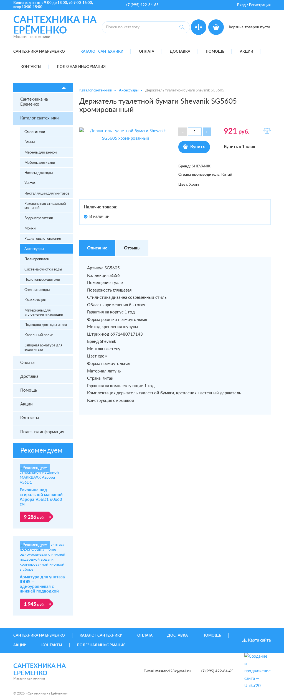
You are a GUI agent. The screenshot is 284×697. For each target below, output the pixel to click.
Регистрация (260, 5)
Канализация (34, 300)
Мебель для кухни (39, 163)
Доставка (180, 51)
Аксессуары (34, 249)
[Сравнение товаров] (198, 27)
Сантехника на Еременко (39, 51)
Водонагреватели (38, 218)
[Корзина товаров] (216, 27)
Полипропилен (36, 259)
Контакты (31, 67)
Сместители (34, 132)
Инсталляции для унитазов (46, 193)
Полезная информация (81, 67)
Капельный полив (38, 335)
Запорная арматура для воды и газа (43, 347)
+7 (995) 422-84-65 (142, 5)
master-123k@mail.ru (173, 671)
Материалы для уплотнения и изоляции (43, 312)
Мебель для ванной (40, 152)
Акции (246, 51)
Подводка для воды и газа (45, 325)
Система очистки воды (43, 269)
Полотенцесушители (42, 280)
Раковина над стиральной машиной (45, 206)
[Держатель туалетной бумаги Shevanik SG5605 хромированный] (125, 134)
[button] (207, 131)
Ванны (29, 142)
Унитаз (30, 183)
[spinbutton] (195, 131)
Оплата (146, 51)
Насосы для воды (38, 173)
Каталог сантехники (101, 51)
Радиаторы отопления (42, 239)
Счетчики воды (37, 290)
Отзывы (132, 248)
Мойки (30, 228)
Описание (97, 248)
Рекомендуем (41, 450)
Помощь (215, 51)
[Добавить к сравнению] (267, 130)
